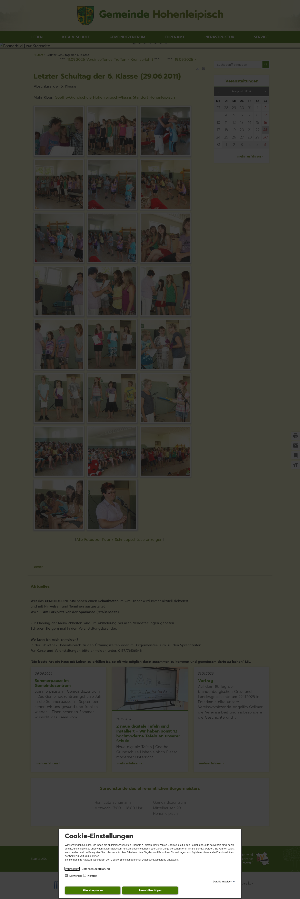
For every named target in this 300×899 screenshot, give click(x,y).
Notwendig (75, 875)
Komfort (92, 875)
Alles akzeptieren (92, 890)
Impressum (72, 868)
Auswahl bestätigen (150, 890)
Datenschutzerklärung (95, 868)
